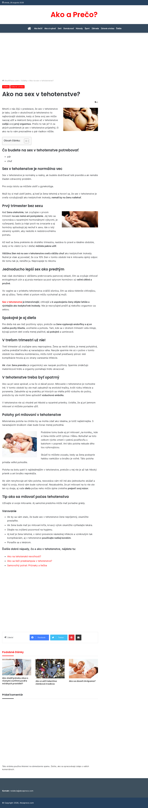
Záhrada (95, 28)
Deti (59, 28)
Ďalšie (119, 28)
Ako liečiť (38, 28)
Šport (87, 28)
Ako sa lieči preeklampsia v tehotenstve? (29, 560)
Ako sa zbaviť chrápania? (82, 681)
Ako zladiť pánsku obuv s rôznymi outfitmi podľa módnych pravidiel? (15, 681)
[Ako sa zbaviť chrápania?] (83, 668)
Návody (79, 28)
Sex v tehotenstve (12, 301)
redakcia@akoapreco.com (21, 791)
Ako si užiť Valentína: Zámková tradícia (46, 682)
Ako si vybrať (50, 28)
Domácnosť (68, 28)
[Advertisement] (74, 57)
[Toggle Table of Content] (25, 140)
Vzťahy (24, 80)
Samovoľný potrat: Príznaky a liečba (27, 565)
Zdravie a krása (107, 28)
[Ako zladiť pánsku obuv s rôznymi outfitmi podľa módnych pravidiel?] (16, 667)
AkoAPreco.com (11, 80)
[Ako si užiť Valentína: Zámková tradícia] (50, 668)
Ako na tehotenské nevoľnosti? (24, 556)
